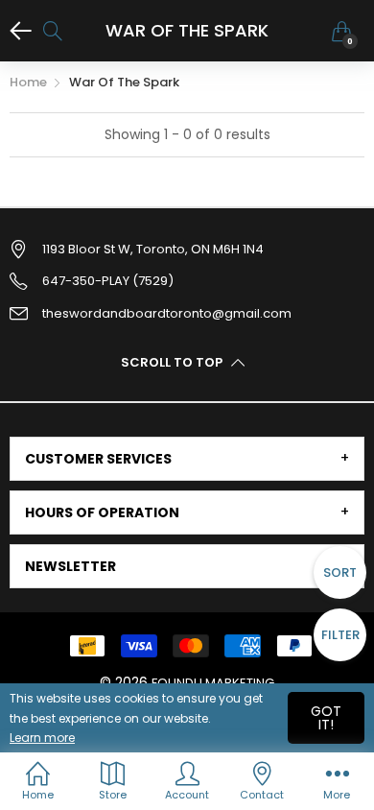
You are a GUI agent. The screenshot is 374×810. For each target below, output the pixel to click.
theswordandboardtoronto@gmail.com (167, 313)
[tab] (187, 458)
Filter (340, 635)
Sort (340, 572)
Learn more (42, 737)
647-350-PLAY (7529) (108, 281)
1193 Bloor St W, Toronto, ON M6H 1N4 (153, 249)
